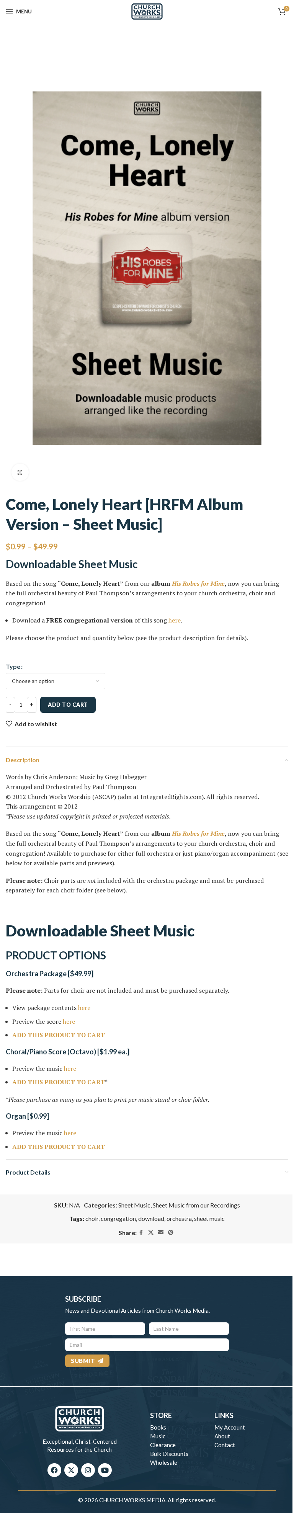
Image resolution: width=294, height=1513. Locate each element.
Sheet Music (134, 1205)
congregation (118, 1218)
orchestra (179, 1218)
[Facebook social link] (141, 1232)
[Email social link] (161, 1232)
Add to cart (68, 704)
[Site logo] (147, 10)
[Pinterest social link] (171, 1232)
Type (13, 666)
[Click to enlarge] (20, 472)
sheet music (209, 1218)
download (151, 1218)
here (174, 620)
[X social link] (151, 1232)
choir (91, 1218)
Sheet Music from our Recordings (196, 1205)
